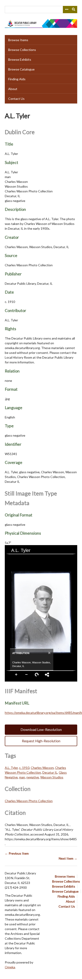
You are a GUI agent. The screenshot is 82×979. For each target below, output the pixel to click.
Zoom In (16, 674)
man (22, 777)
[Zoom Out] (20, 558)
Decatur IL (49, 772)
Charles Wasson (42, 768)
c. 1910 (24, 768)
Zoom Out (26, 674)
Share (47, 674)
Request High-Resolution (41, 741)
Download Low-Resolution (41, 729)
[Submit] (73, 9)
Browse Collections (22, 50)
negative (32, 777)
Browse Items (18, 40)
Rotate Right (36, 674)
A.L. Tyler (11, 768)
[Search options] (66, 9)
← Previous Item (17, 853)
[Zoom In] (12, 558)
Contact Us (16, 99)
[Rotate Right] (28, 558)
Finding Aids (17, 79)
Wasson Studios (51, 777)
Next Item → (68, 858)
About (12, 89)
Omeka (10, 967)
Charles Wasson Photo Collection (29, 801)
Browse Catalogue (21, 69)
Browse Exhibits (19, 59)
